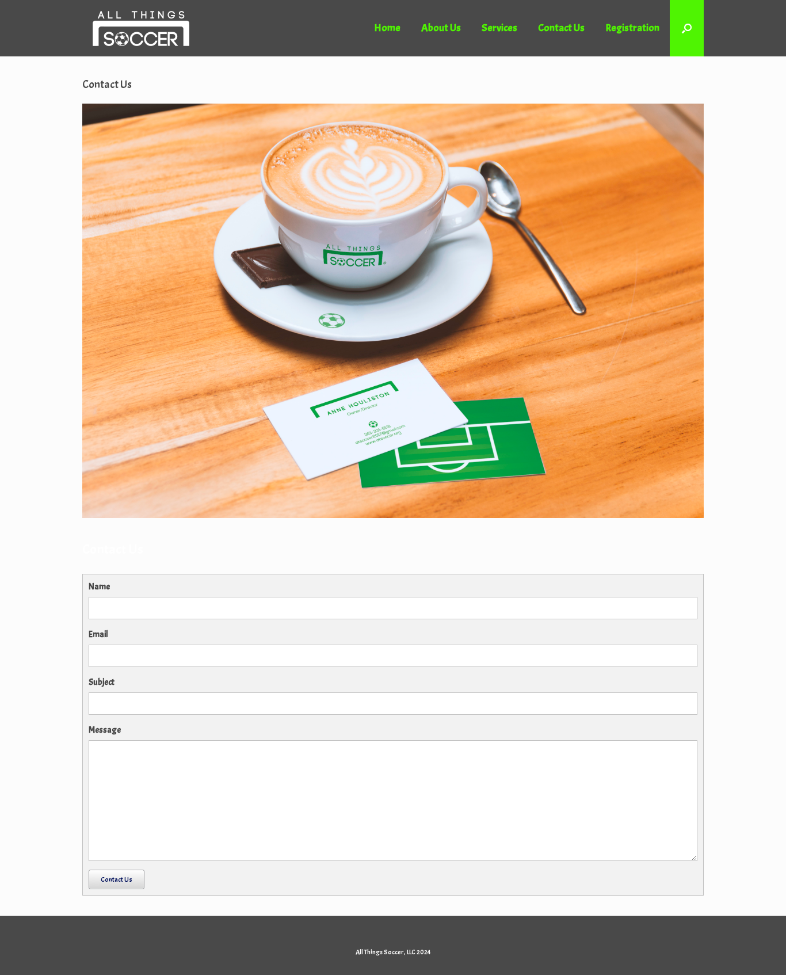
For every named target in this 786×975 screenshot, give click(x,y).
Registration (632, 28)
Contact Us (561, 28)
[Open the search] (687, 28)
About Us (441, 28)
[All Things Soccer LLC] (141, 28)
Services (499, 28)
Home (387, 28)
